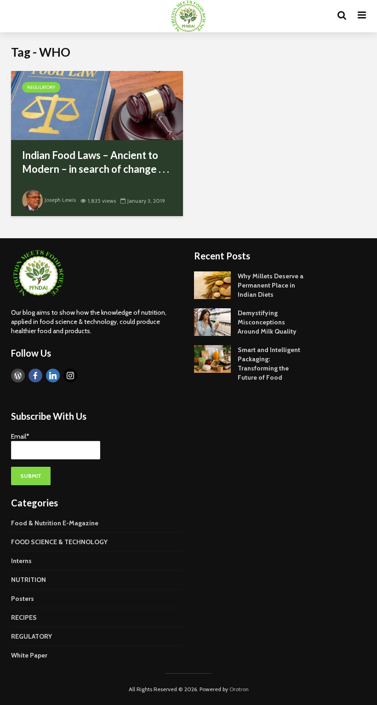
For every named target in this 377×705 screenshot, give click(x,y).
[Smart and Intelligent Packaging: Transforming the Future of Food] (212, 358)
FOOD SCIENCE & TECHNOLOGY (59, 542)
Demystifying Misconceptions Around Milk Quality (267, 322)
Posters (22, 598)
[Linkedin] (53, 375)
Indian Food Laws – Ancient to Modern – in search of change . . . (95, 162)
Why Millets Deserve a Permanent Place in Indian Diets (270, 285)
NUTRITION (28, 580)
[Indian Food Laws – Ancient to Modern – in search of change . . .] (97, 104)
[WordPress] (18, 375)
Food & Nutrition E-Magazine (54, 523)
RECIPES (24, 617)
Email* (20, 436)
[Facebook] (35, 375)
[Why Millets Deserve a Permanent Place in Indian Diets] (212, 284)
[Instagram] (70, 375)
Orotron (239, 689)
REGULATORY (41, 87)
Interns (21, 561)
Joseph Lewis (60, 199)
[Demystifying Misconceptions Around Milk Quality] (212, 321)
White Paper (29, 655)
